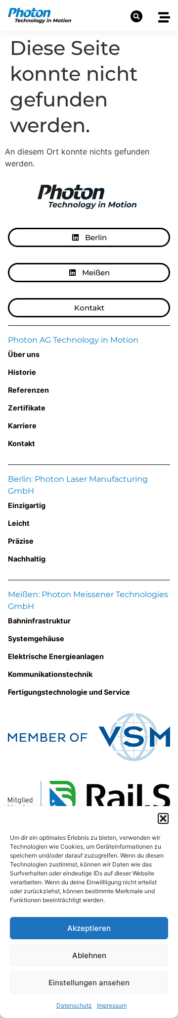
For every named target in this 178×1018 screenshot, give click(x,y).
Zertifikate (26, 408)
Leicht (19, 523)
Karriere (22, 425)
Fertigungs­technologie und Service (69, 692)
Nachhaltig (26, 559)
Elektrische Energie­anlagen (56, 656)
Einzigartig (26, 505)
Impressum (112, 1005)
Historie (22, 372)
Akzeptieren (89, 928)
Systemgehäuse (36, 638)
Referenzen (28, 390)
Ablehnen (89, 955)
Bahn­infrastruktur (39, 620)
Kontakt (21, 443)
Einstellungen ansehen (89, 982)
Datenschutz (74, 1005)
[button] (163, 818)
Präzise (21, 541)
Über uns (24, 354)
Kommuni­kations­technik (50, 674)
